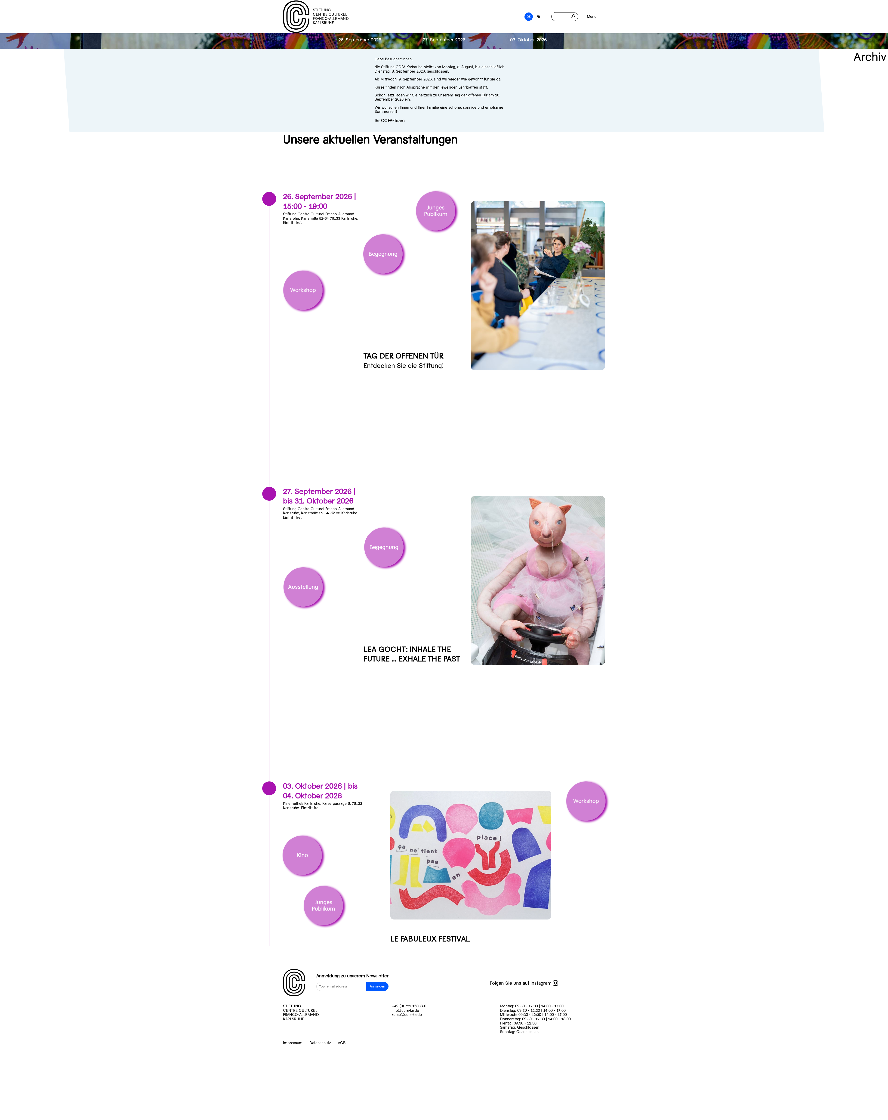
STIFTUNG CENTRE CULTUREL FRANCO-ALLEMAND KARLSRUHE (331, 16)
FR (538, 17)
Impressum (292, 1043)
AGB (341, 1043)
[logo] (294, 983)
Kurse (21, 1054)
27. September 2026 (444, 39)
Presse (23, 1115)
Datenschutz (320, 1043)
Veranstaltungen (43, 1066)
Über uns (28, 1091)
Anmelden (377, 986)
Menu (591, 17)
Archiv (870, 56)
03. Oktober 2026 (528, 39)
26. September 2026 (359, 39)
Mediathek (31, 1103)
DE (529, 17)
